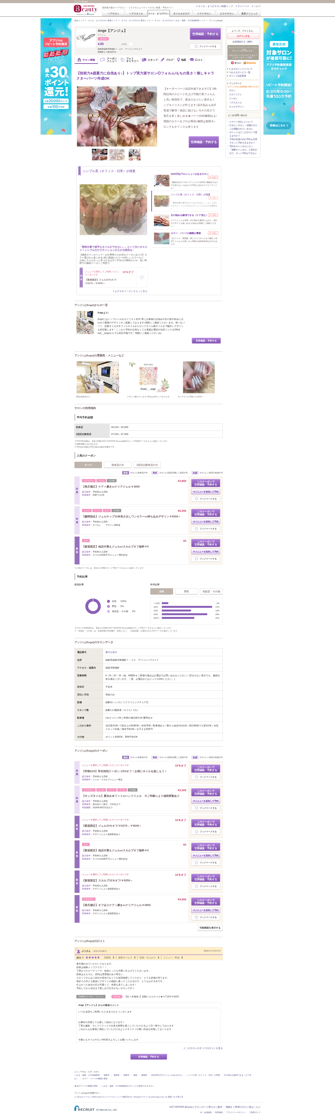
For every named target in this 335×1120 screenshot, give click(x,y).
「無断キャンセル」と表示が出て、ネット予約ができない (243, 151)
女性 (161, 591)
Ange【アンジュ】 (112, 31)
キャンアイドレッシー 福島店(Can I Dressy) (121, 1097)
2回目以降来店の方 (147, 464)
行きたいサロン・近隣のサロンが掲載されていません (243, 127)
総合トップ (79, 20)
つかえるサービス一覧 (239, 72)
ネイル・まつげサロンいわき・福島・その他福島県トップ (180, 20)
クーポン (233, 98)
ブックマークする (207, 46)
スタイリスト (235, 94)
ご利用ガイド (255, 1112)
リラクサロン (204, 13)
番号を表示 (111, 652)
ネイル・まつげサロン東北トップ (135, 20)
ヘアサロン (113, 13)
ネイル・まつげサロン (158, 13)
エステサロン (227, 13)
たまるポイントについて (240, 69)
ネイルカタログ (181, 13)
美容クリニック (249, 13)
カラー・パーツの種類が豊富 (95, 1079)
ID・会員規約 (206, 1112)
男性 (186, 591)
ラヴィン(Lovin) (148, 1097)
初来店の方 (117, 464)
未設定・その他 (211, 591)
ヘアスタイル (136, 13)
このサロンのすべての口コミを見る (204, 1048)
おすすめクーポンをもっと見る (131, 291)
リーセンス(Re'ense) (92, 1097)
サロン (232, 90)
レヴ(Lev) (78, 1097)
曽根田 (144, 1075)
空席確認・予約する (205, 34)
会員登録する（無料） (243, 41)
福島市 (107, 1075)
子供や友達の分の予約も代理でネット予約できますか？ (243, 141)
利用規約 (219, 1112)
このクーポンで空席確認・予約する (205, 483)
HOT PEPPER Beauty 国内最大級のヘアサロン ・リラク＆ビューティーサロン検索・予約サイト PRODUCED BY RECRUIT (86, 10)
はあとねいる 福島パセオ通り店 (169, 1097)
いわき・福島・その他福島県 (87, 1075)
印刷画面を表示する (210, 927)
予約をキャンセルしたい (241, 146)
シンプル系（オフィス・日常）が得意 (203, 1075)
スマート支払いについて (241, 121)
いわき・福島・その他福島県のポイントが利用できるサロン (128, 1086)
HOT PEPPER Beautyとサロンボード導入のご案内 (195, 1107)
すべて (88, 464)
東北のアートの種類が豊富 (86, 1086)
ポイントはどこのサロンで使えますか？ (243, 134)
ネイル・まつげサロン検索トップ (215, 6)
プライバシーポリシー (236, 1112)
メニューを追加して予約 (206, 491)
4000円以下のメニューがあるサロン (167, 1075)
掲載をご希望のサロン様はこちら (243, 1107)
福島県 (116, 1075)
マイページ (243, 6)
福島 (135, 1075)
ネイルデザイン (236, 106)
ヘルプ (257, 6)
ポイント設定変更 (237, 75)
